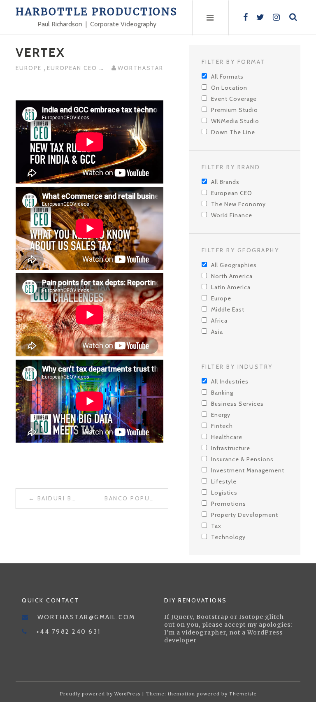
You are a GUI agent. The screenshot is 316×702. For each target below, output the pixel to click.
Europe (30, 68)
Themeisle (243, 694)
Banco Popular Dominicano (136, 498)
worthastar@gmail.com (86, 617)
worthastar (140, 68)
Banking (222, 392)
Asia (217, 331)
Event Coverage (234, 98)
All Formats (227, 76)
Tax (216, 526)
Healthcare (226, 437)
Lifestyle (224, 481)
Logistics (224, 492)
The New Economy (238, 204)
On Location (229, 87)
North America (232, 276)
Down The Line (233, 132)
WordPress (127, 694)
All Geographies (234, 265)
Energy (220, 414)
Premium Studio (234, 110)
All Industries (230, 381)
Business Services (237, 403)
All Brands (225, 182)
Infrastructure (230, 448)
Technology (228, 537)
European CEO (73, 68)
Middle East (227, 309)
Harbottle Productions (97, 11)
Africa (219, 320)
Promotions (228, 503)
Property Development (244, 514)
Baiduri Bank (61, 498)
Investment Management (247, 470)
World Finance (231, 215)
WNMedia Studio (235, 121)
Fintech (222, 426)
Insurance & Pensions (242, 459)
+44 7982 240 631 (68, 631)
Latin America (231, 287)
